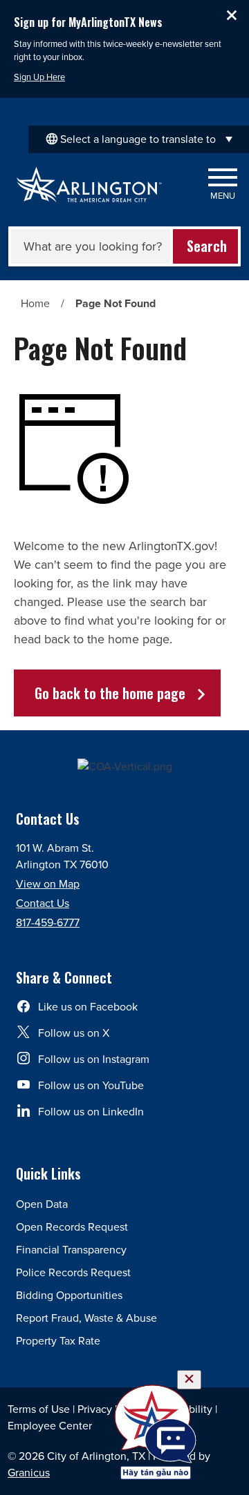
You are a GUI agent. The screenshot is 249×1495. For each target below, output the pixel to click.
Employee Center (50, 1426)
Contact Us (42, 903)
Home (35, 303)
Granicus (29, 1473)
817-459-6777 (48, 922)
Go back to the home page (110, 693)
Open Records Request (72, 1227)
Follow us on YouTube (91, 1085)
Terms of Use (39, 1409)
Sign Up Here (39, 77)
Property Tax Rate (58, 1341)
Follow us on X (73, 1033)
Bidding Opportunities (69, 1295)
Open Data (42, 1204)
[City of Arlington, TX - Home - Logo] (89, 184)
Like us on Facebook (88, 1007)
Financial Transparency (71, 1250)
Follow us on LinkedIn (91, 1112)
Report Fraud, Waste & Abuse (86, 1318)
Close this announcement (231, 15)
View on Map (48, 884)
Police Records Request (73, 1272)
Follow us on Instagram (93, 1059)
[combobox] (138, 139)
